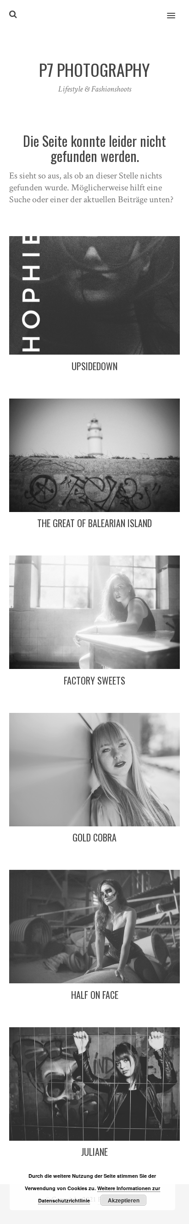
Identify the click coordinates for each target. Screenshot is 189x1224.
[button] (176, 9)
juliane (94, 1152)
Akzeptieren (123, 1200)
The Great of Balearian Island (94, 523)
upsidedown (94, 366)
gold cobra (94, 837)
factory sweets (94, 680)
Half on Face (94, 995)
